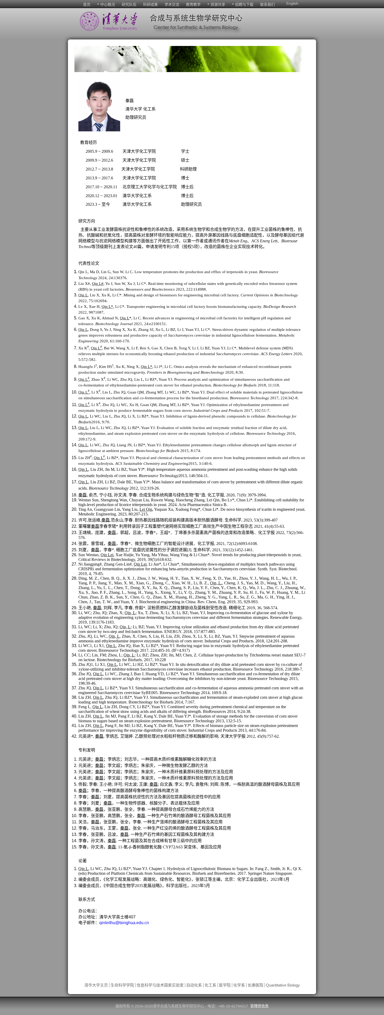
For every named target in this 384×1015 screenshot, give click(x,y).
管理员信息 (259, 1006)
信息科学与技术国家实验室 (160, 985)
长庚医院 (255, 985)
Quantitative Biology (283, 985)
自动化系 (194, 985)
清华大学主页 (96, 985)
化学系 (239, 985)
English (292, 3)
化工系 (210, 985)
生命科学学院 (122, 985)
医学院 (225, 985)
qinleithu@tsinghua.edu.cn (124, 922)
